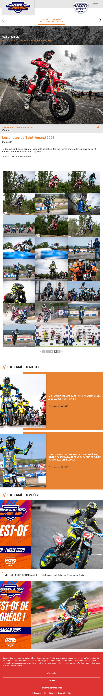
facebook (98, 128)
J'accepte (51, 673)
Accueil (5, 40)
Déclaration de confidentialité (60, 693)
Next (100, 20)
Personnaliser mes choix (51, 688)
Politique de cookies (39, 693)
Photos (14, 40)
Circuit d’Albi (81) (51, 20)
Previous (2, 20)
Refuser (51, 680)
